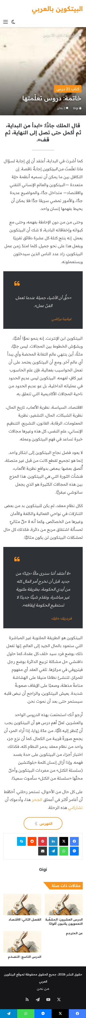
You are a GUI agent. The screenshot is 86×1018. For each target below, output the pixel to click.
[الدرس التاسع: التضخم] (22, 942)
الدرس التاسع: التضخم (24, 957)
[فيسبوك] (74, 841)
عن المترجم (74, 933)
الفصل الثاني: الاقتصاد (25, 919)
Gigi (75, 108)
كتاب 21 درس (52, 35)
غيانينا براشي (62, 318)
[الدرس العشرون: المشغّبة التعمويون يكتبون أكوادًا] (64, 904)
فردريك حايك (61, 618)
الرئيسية (72, 35)
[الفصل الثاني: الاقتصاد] (22, 904)
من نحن (43, 988)
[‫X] (63, 841)
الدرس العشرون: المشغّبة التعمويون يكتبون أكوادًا (64, 921)
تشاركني (75, 807)
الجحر (37, 799)
